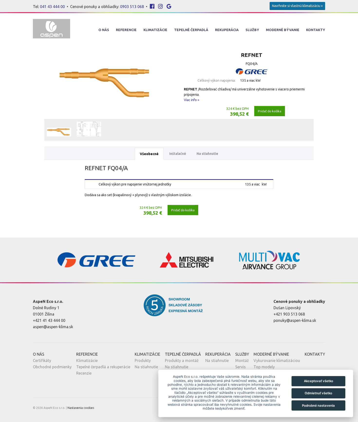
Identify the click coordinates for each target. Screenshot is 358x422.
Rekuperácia (227, 30)
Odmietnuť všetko (318, 393)
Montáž (242, 360)
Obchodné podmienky (52, 367)
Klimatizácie (155, 30)
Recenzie (84, 373)
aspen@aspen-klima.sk (53, 327)
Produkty (143, 360)
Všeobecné (149, 154)
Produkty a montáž (182, 360)
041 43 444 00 (52, 6)
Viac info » (191, 100)
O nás (103, 30)
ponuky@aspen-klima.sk (294, 320)
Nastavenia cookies (80, 407)
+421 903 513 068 (289, 314)
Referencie (126, 30)
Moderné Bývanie (282, 30)
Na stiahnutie (207, 154)
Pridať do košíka (269, 111)
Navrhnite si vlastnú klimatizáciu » (297, 6)
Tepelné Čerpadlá (191, 30)
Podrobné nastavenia (318, 405)
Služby (252, 30)
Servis (240, 367)
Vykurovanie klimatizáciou (277, 360)
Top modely (264, 367)
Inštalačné (177, 154)
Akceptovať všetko (318, 381)
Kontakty (315, 30)
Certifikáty (42, 360)
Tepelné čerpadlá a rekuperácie (103, 367)
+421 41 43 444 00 (49, 320)
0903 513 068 (132, 6)
